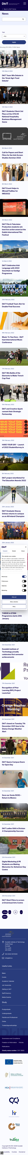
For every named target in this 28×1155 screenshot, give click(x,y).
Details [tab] (14, 551)
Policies (21, 1042)
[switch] (24, 581)
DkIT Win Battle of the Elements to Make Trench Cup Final (12, 375)
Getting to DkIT (6, 989)
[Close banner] (25, 547)
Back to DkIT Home (10, 9)
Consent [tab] (5, 551)
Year (3, 32)
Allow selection (14, 601)
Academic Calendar (8, 981)
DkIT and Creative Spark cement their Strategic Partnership (12, 411)
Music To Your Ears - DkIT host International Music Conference (13, 339)
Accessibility (6, 1152)
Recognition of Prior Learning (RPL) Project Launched (11, 690)
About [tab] (23, 551)
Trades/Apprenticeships (9, 1025)
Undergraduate (6, 1013)
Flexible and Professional (9, 1017)
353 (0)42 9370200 (11, 954)
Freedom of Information (9, 1042)
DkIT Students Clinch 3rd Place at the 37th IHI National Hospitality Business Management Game (12, 116)
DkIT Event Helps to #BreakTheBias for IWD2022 (10, 191)
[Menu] (24, 3)
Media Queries (6, 997)
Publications (5, 1046)
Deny (14, 606)
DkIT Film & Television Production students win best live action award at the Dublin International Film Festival (14, 229)
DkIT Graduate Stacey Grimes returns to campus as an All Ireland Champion (13, 513)
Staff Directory (6, 993)
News (4, 973)
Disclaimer (22, 1152)
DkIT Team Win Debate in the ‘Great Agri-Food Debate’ (12, 78)
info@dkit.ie (8, 958)
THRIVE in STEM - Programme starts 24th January (12, 616)
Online (4, 1021)
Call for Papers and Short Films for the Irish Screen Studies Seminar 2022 (12, 155)
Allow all (14, 597)
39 (16, 912)
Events (4, 977)
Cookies (14, 1152)
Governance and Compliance (11, 1038)
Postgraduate (6, 1009)
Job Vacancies (6, 985)
